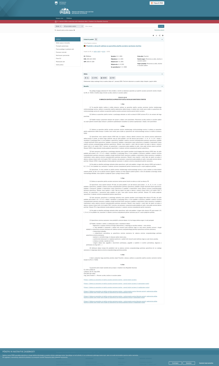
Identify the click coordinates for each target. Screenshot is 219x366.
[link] (59, 18)
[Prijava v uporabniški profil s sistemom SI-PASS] (157, 3)
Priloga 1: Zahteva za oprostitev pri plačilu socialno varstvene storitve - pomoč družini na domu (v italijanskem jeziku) (116, 283)
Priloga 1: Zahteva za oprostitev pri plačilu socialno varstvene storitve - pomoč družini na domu (110, 280)
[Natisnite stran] (162, 35)
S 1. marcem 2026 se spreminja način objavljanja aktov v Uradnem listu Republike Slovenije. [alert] (82, 21)
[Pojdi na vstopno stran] (60, 4)
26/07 (98, 51)
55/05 (95, 51)
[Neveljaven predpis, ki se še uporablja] (84, 46)
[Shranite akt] (156, 35)
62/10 (103, 51)
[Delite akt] (159, 35)
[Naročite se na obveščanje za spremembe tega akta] (153, 35)
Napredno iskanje (159, 30)
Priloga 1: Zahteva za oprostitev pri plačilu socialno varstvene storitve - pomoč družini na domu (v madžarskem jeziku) (116, 287)
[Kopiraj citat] (96, 39)
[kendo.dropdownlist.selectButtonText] (82, 26)
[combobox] (73, 26)
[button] (123, 39)
